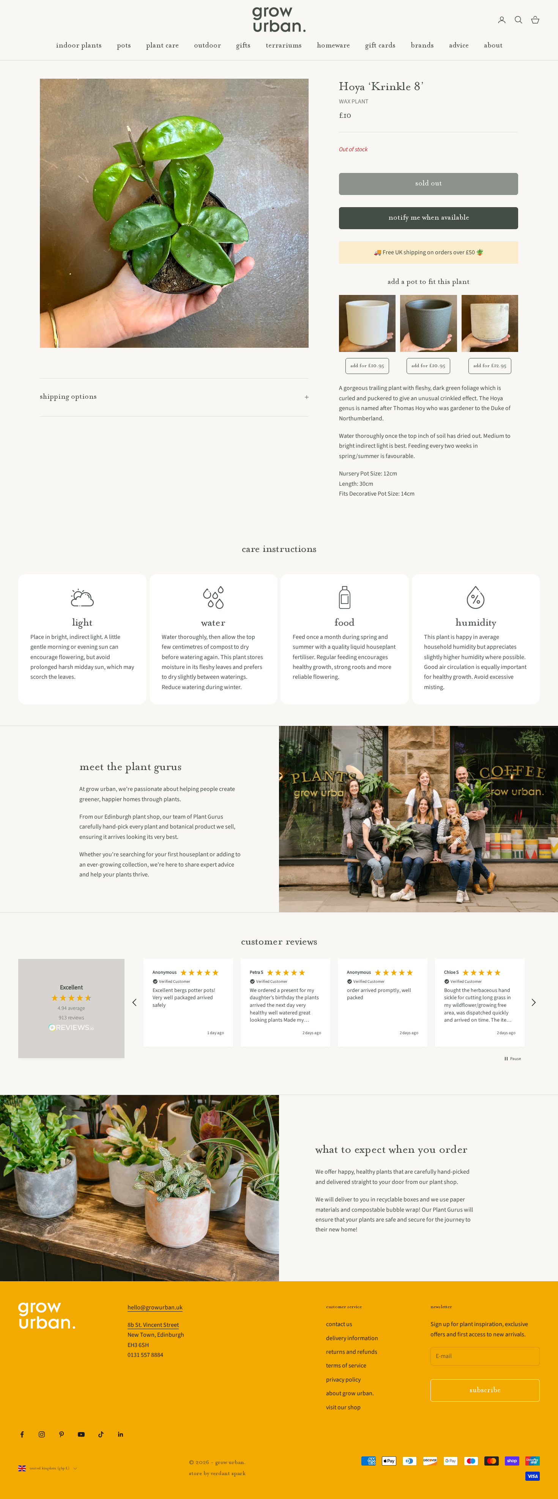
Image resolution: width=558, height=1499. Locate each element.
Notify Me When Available (428, 218)
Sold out (428, 184)
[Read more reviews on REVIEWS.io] (71, 1029)
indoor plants (79, 46)
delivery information (352, 1338)
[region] (334, 1002)
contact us (339, 1324)
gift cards (380, 46)
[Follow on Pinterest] (61, 1434)
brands (422, 46)
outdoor (207, 46)
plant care (162, 46)
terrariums (284, 46)
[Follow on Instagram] (42, 1434)
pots (124, 46)
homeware (333, 46)
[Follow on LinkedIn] (121, 1434)
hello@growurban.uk (155, 1307)
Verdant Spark (228, 1473)
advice (459, 46)
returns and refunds (351, 1352)
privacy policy (343, 1379)
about (493, 46)
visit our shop (343, 1407)
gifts (243, 46)
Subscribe (485, 1390)
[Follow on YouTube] (81, 1434)
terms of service (346, 1365)
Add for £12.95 (489, 366)
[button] (135, 1003)
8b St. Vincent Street (153, 1325)
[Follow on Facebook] (22, 1434)
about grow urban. (350, 1393)
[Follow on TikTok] (101, 1434)
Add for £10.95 (367, 366)
